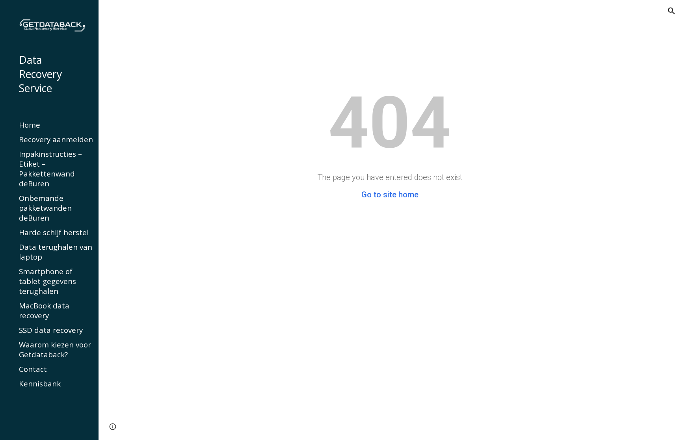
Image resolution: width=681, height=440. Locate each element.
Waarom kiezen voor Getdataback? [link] (55, 349)
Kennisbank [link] (40, 383)
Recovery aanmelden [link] (56, 139)
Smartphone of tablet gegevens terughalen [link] (47, 281)
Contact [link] (33, 369)
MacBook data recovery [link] (44, 310)
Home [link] (29, 125)
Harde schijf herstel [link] (54, 232)
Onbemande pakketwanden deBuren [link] (45, 208)
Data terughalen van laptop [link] (55, 252)
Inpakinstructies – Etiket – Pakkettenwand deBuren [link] (50, 168)
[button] (671, 11)
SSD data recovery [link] (51, 330)
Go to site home (390, 194)
